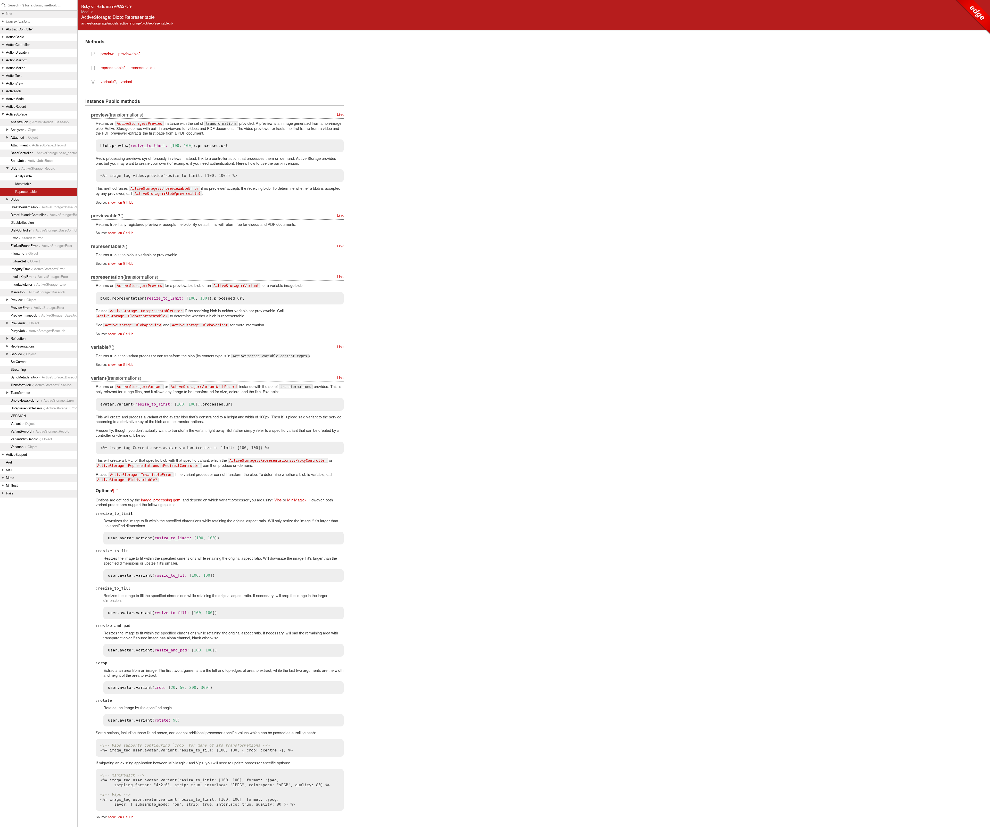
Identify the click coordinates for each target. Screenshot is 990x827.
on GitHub (125, 202)
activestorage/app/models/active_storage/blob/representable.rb (127, 23)
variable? (108, 81)
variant (126, 81)
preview (107, 53)
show (112, 202)
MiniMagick (297, 499)
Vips (278, 499)
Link (340, 114)
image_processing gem (160, 499)
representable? (113, 67)
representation (142, 67)
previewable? (129, 53)
